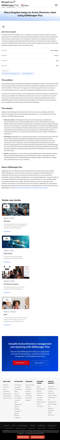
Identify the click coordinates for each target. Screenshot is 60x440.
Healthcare (39, 395)
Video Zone (28, 387)
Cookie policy (9, 428)
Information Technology (39, 398)
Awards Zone (29, 398)
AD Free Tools (51, 415)
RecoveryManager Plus (52, 405)
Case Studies (29, 395)
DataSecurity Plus (52, 401)
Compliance (41, 425)
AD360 (49, 412)
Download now (20, 363)
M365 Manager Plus (51, 398)
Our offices (51, 428)
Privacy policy (52, 425)
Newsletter (28, 400)
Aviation (39, 386)
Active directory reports (18, 390)
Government (40, 393)
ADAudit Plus (51, 386)
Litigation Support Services (41, 403)
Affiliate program (20, 428)
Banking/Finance (41, 388)
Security (32, 425)
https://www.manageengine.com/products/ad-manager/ (31, 188)
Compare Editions (7, 395)
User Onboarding (26, 73)
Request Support (7, 393)
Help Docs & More (30, 385)
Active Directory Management (10, 73)
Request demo (39, 363)
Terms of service (22, 425)
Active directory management (18, 386)
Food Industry (40, 406)
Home (3, 7)
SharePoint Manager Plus (51, 409)
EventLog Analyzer (52, 395)
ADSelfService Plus (52, 388)
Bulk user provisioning (17, 394)
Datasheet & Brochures (28, 390)
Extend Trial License (6, 388)
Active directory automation (18, 399)
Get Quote (5, 385)
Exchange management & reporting (18, 411)
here (25, 433)
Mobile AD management (17, 416)
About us (6, 425)
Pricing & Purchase (7, 398)
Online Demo (6, 391)
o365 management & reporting (18, 404)
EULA (13, 425)
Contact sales (41, 428)
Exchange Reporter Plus (51, 392)
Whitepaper (28, 393)
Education (39, 391)
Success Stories (11, 7)
